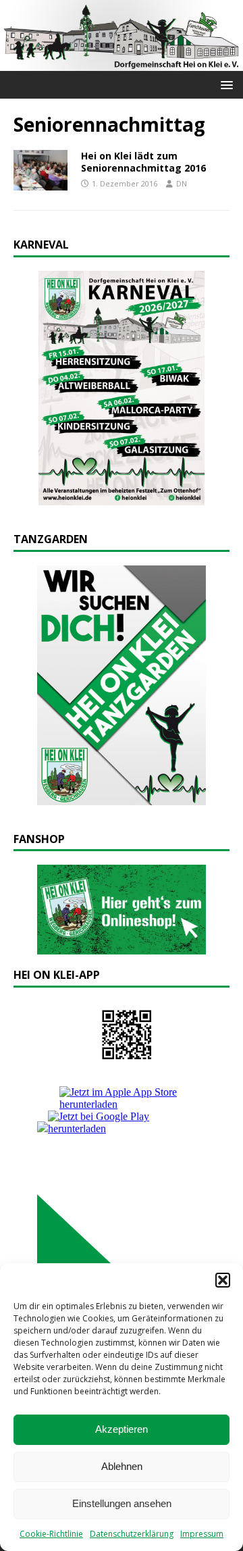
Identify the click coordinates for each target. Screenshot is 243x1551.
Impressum (201, 1534)
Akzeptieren (121, 1429)
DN (181, 183)
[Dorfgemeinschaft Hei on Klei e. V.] (121, 62)
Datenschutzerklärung (131, 1534)
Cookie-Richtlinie (51, 1534)
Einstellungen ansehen (121, 1503)
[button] (223, 1280)
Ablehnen (121, 1466)
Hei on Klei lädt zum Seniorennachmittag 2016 (143, 161)
